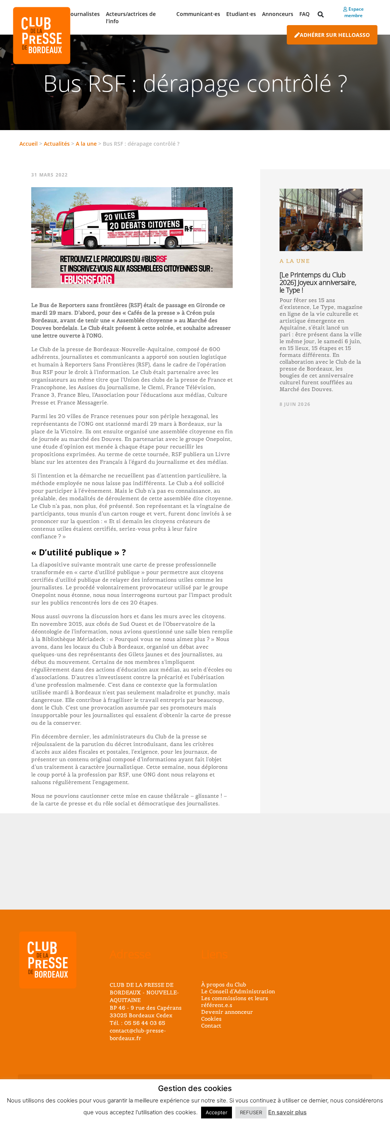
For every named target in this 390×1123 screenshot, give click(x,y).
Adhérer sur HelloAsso (335, 34)
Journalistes (84, 13)
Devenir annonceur (227, 1011)
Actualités (57, 143)
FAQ (304, 13)
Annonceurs (277, 13)
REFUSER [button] (251, 1112)
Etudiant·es (241, 13)
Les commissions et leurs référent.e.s (234, 1001)
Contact (211, 1025)
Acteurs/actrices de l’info (131, 17)
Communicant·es (198, 13)
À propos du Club (223, 984)
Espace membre (354, 12)
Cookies (211, 1018)
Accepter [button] (216, 1112)
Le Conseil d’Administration (238, 991)
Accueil (28, 143)
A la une (86, 143)
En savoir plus (287, 1112)
